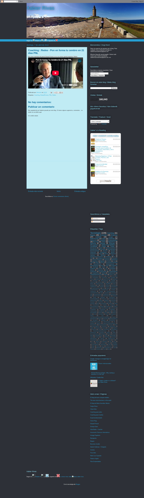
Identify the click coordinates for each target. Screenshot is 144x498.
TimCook (92, 342)
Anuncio (92, 279)
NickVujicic (110, 324)
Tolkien (97, 342)
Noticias (106, 253)
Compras (113, 289)
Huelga (105, 312)
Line (102, 315)
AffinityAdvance (95, 276)
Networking (100, 270)
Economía (103, 235)
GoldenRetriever (104, 308)
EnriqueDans (100, 301)
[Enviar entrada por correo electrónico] (51, 92)
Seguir (91, 336)
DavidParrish (106, 294)
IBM (110, 312)
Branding (102, 249)
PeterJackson (106, 329)
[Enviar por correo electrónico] (55, 93)
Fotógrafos (112, 304)
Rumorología (113, 335)
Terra (110, 341)
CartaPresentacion (96, 288)
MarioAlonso (111, 241)
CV (98, 285)
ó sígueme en (51, 40)
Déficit (97, 262)
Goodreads (113, 308)
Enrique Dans (94, 426)
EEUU (102, 262)
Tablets (103, 273)
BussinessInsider (94, 250)
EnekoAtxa (113, 300)
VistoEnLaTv (109, 346)
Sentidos (97, 336)
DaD (91, 294)
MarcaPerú (105, 318)
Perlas (99, 329)
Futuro (107, 265)
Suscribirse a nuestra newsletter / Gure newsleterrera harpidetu (101, 70)
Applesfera (114, 279)
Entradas (95, 218)
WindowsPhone (107, 347)
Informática (100, 314)
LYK (106, 268)
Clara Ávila (93, 409)
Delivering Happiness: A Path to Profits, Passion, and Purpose (103, 157)
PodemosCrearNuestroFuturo (99, 330)
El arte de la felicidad (101, 164)
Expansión (93, 252)
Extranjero (92, 303)
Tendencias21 (111, 273)
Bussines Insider (95, 444)
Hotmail (100, 312)
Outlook (109, 327)
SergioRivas (95, 273)
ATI (116, 274)
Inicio (59, 191)
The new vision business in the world (100, 400)
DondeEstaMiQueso (94, 298)
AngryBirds (112, 277)
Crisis (101, 292)
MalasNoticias (93, 318)
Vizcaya (115, 346)
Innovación (112, 267)
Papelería (115, 327)
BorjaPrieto (92, 285)
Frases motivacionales (104, 363)
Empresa (114, 235)
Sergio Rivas (94, 406)
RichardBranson (98, 335)
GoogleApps (103, 252)
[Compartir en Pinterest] (62, 93)
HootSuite (95, 267)
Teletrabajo (104, 341)
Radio (114, 332)
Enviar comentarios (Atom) (61, 196)
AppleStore (95, 261)
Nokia (116, 324)
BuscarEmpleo (111, 249)
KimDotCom (93, 253)
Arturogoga (95, 280)
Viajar (93, 346)
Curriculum (113, 292)
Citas (91, 262)
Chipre (107, 288)
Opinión (92, 327)
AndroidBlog (114, 276)
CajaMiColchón (93, 286)
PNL (50, 95)
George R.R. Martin (100, 140)
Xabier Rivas (40, 8)
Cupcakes (107, 292)
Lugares (114, 317)
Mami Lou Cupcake (95, 455)
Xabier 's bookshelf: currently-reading (106, 136)
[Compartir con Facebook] (60, 93)
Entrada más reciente (35, 191)
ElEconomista (94, 245)
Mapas (99, 318)
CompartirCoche (104, 289)
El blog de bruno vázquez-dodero (99, 397)
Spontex (102, 338)
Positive (113, 330)
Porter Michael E (96, 152)
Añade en (38, 40)
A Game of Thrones (100, 139)
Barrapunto (93, 247)
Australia (113, 280)
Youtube (92, 349)
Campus (107, 286)
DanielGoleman (97, 294)
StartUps (92, 255)
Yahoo (105, 274)
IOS (91, 258)
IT (95, 258)
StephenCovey (111, 338)
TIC (113, 339)
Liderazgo (102, 243)
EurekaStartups (94, 265)
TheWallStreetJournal (96, 274)
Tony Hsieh (98, 160)
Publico (108, 332)
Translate (104, 124)
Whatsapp (112, 243)
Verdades (115, 344)
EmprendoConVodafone (96, 256)
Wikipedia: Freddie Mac (97, 377)
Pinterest (113, 253)
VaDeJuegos (103, 344)
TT (116, 339)
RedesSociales (94, 238)
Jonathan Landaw (100, 172)
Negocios (99, 323)
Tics (115, 341)
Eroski (107, 301)
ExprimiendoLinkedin (96, 418)
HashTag (109, 311)
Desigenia (115, 295)
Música (92, 270)
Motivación (93, 240)
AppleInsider (98, 279)
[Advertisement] (57, 175)
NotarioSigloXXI (95, 326)
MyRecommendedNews (108, 245)
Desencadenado (107, 295)
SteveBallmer (93, 339)
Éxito (109, 349)
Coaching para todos (96, 412)
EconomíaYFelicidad (111, 262)
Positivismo (93, 271)
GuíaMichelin (102, 311)
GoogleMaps (112, 309)
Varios (109, 344)
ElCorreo (105, 250)
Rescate (114, 333)
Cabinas (107, 285)
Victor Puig (93, 421)
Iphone (113, 252)
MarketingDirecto (113, 318)
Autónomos (93, 282)
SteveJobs (100, 339)
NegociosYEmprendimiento (109, 323)
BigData (102, 261)
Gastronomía (109, 306)
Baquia (92, 235)
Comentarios (96, 221)
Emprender (112, 238)
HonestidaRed (93, 312)
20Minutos (111, 274)
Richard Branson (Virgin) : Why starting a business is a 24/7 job (103, 373)
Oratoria (104, 327)
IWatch (114, 312)
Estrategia (108, 256)
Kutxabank (113, 314)
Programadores (113, 271)
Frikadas (102, 306)
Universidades (95, 344)
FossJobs (105, 304)
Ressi (91, 335)
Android (108, 276)
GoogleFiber (93, 309)
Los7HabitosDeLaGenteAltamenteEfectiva (100, 317)
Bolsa (114, 283)
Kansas (107, 314)
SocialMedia (93, 246)
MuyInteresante (106, 321)
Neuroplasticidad (102, 324)
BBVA (105, 282)
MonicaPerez (112, 320)
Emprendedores (112, 240)
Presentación (93, 332)
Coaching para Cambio (96, 415)
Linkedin (98, 237)
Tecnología (95, 233)
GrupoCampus (93, 311)
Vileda (97, 346)
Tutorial (108, 342)
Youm (114, 347)
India (95, 314)
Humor (103, 267)
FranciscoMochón (94, 306)
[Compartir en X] (58, 93)
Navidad (92, 323)
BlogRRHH (108, 283)
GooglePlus (114, 265)
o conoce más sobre (66, 476)
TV (92, 341)
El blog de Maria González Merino (100, 403)
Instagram (93, 268)
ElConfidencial (112, 298)
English (101, 247)
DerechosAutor (97, 295)
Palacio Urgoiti (94, 458)
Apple (103, 238)
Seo (102, 336)
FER (98, 303)
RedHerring (103, 333)
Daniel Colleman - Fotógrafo (98, 447)
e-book (104, 349)
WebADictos (99, 347)
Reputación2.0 (94, 249)
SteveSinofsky (108, 339)
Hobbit (114, 311)
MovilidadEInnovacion (95, 321)
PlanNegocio (114, 329)
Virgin (102, 346)
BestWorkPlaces (112, 282)
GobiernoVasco (95, 308)
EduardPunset (44, 95)
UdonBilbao (114, 342)
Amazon (103, 276)
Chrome (109, 261)
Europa (113, 250)
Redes (54, 95)
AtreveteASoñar (104, 280)
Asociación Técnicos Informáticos (100, 432)
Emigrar (100, 300)
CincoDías (113, 288)
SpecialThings (93, 338)
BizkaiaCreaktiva (99, 283)
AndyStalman (104, 277)
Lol (112, 315)
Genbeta (115, 306)
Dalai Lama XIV (100, 165)
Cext (103, 288)
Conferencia (93, 291)
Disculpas (103, 297)
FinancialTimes (96, 304)
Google (111, 237)
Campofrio (101, 286)
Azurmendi (99, 282)
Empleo (104, 246)
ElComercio (104, 298)
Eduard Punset (94, 423)
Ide (91, 314)
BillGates (103, 255)
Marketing (93, 243)
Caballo (102, 285)
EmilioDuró (106, 300)
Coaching (37, 95)
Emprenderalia (110, 264)
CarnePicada (114, 286)
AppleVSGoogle (107, 279)
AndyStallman (95, 277)
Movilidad (112, 268)
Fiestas (115, 303)
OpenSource (112, 326)
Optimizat (98, 327)
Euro (102, 265)
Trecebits (103, 342)
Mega (100, 253)
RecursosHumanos (94, 333)
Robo (106, 335)
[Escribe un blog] (57, 93)
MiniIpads (103, 320)
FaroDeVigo (103, 303)
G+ (114, 256)
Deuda (94, 297)
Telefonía (98, 341)
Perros (113, 270)
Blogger (78, 484)
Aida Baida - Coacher (96, 429)
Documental (112, 297)
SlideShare (107, 336)
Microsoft (95, 241)
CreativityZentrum (94, 292)
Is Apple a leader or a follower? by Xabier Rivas (107, 381)
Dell (91, 295)
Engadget (92, 301)
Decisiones (113, 294)
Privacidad (101, 332)
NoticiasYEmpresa (97, 259)
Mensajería (95, 320)
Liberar (91, 315)
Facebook (102, 240)
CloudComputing (94, 289)
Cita (112, 255)
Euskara (113, 301)
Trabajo (112, 246)
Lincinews (114, 258)
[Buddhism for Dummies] (93, 176)
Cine (114, 261)
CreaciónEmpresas (110, 291)
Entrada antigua (80, 191)
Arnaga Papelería (95, 435)
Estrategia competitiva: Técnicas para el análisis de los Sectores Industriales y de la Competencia (104, 149)
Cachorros (113, 285)
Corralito (101, 291)
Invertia (100, 268)
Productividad (102, 271)
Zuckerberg (98, 349)
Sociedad (114, 336)
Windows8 (114, 259)
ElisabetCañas (93, 300)
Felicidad (110, 303)
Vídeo (93, 347)
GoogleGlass (103, 309)
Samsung (107, 259)
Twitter (103, 241)
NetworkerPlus (93, 324)
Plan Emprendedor (95, 461)
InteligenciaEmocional (104, 258)
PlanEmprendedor (110, 247)
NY (114, 321)
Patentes (94, 329)
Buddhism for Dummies (101, 171)
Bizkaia (92, 283)
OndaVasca (104, 326)
